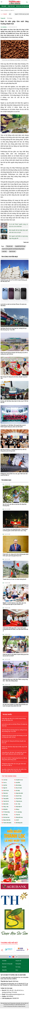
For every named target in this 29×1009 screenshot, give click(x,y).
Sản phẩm (4, 966)
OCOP (17, 820)
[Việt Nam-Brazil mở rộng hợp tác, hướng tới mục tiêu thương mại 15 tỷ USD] (14, 317)
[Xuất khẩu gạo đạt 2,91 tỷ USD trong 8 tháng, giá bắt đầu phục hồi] (14, 269)
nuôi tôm (4, 251)
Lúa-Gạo (5, 779)
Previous (2, 947)
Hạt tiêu (5, 785)
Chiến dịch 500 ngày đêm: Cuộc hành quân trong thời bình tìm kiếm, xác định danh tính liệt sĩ (15, 629)
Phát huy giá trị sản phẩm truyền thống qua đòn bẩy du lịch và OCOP (15, 655)
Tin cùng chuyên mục (9, 256)
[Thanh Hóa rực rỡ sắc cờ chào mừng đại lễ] (15, 569)
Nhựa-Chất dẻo (6, 820)
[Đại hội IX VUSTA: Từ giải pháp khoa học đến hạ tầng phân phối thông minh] (14, 438)
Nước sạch (5, 796)
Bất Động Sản (19, 822)
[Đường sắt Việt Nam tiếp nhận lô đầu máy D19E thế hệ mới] (14, 390)
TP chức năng (6, 812)
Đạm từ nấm (12, 251)
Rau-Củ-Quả (19, 788)
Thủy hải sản (9, 246)
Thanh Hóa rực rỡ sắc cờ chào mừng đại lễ (14, 579)
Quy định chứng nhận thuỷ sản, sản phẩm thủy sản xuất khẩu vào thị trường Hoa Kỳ (14, 770)
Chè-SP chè (6, 790)
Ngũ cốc (5, 788)
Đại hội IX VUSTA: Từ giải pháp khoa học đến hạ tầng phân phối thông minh (13, 450)
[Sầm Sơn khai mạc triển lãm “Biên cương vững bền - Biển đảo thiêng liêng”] (15, 669)
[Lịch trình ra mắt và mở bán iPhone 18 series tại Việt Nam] (14, 293)
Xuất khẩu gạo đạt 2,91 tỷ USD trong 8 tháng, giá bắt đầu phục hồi (14, 280)
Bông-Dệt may (19, 817)
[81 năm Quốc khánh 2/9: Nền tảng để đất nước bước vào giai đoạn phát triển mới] (15, 694)
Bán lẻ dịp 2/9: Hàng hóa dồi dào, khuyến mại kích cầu (14, 377)
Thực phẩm (5, 798)
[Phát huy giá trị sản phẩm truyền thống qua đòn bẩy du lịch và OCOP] (15, 644)
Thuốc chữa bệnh (7, 822)
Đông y (17, 809)
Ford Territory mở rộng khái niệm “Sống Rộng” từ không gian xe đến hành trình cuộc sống (15, 530)
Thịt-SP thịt (18, 798)
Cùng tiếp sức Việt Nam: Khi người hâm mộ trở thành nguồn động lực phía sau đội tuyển (13, 426)
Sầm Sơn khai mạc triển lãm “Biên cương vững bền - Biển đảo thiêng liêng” (15, 680)
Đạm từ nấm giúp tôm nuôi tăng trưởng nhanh (13, 248)
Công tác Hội (11, 6)
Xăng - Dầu (5, 806)
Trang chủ (3, 18)
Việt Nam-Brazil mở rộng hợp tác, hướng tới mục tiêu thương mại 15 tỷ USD (14, 329)
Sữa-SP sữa (18, 796)
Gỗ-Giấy (18, 790)
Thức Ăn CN (6, 801)
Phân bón (5, 793)
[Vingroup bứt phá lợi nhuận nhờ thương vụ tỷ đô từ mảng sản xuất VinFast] (14, 342)
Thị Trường (9, 18)
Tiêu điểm (3, 6)
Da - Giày (18, 804)
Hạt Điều (18, 782)
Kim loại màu (6, 817)
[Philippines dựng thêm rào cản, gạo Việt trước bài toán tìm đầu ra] (14, 463)
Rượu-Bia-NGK (19, 793)
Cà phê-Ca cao (19, 779)
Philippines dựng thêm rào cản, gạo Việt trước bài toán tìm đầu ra (14, 474)
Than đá (18, 814)
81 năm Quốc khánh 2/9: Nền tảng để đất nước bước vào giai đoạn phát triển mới (15, 705)
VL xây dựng (19, 812)
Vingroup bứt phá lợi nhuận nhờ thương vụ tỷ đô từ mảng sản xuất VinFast (14, 353)
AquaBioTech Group (20, 246)
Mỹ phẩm (5, 809)
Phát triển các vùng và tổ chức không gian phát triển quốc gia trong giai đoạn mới (15, 555)
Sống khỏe (4, 970)
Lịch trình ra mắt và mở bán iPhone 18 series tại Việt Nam (13, 304)
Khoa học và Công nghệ (7, 963)
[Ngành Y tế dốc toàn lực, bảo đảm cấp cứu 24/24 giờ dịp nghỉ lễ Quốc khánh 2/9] (15, 592)
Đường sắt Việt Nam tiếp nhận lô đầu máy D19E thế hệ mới (14, 401)
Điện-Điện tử (19, 806)
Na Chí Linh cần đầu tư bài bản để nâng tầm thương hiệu (14, 504)
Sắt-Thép (5, 814)
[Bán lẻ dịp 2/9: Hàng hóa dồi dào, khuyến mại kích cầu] (14, 366)
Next (27, 948)
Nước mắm (5, 804)
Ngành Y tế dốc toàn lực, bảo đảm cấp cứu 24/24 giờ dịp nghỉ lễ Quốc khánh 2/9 (14, 603)
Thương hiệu (18, 963)
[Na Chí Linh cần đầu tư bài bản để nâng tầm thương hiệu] (15, 494)
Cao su (4, 782)
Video (16, 970)
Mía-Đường (18, 785)
